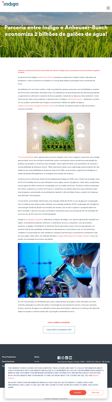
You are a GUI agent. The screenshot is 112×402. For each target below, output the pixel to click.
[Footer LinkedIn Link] (67, 358)
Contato (36, 361)
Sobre (36, 357)
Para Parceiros (8, 361)
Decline (95, 393)
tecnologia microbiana (34, 219)
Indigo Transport (83, 236)
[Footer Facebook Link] (59, 358)
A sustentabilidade (26, 157)
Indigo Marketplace (66, 236)
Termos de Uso (63, 399)
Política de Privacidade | (51, 399)
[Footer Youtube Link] (70, 358)
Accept (77, 393)
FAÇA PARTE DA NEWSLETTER (59, 330)
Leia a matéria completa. (59, 322)
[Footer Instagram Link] (63, 358)
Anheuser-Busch (46, 77)
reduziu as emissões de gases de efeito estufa (36, 106)
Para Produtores (9, 357)
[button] (108, 8)
